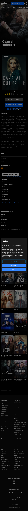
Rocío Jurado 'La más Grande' (20, 422)
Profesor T (17, 332)
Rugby (2, 457)
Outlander (16, 418)
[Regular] (9, 94)
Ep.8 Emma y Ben (6, 199)
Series (3, 7)
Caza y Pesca (16, 432)
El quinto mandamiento (5, 286)
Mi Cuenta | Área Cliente (19, 445)
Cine (8, 7)
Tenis (2, 455)
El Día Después (4, 449)
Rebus (16, 309)
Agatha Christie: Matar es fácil (18, 286)
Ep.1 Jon (4, 182)
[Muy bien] (13, 94)
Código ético (16, 449)
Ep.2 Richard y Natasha (7, 184)
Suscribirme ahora (17, 3)
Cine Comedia (4, 409)
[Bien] (11, 94)
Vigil (2, 309)
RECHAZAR (14, 265)
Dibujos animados (17, 428)
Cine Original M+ (4, 405)
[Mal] (8, 94)
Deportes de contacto (5, 461)
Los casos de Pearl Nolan (6, 355)
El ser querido (17, 405)
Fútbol (14, 7)
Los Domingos (17, 409)
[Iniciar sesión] (25, 3)
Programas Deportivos (18, 430)
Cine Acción (3, 411)
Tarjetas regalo (17, 469)
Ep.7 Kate (4, 196)
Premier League (4, 447)
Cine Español (4, 407)
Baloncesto (3, 453)
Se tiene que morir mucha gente (19, 415)
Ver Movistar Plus (17, 442)
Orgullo (2, 430)
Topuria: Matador (4, 459)
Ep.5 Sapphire (5, 191)
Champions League (5, 444)
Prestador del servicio (7, 497)
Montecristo (17, 355)
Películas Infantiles (5, 417)
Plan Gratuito (17, 461)
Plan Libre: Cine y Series (19, 457)
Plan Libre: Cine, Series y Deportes (19, 454)
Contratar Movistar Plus (19, 451)
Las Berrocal (16, 420)
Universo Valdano (5, 451)
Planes (15, 459)
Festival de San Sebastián (19, 426)
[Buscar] (9, 3)
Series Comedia (4, 424)
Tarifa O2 (16, 467)
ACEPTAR (14, 269)
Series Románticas (5, 422)
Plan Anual (16, 463)
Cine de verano (4, 415)
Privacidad (22, 497)
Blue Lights (4, 332)
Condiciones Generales (19, 447)
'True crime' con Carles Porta (20, 424)
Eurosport (3, 463)
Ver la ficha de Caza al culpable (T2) (10, 202)
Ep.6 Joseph (5, 194)
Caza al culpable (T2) (10, 174)
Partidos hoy (3, 467)
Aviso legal (16, 497)
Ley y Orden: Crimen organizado (6, 380)
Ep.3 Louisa (5, 187)
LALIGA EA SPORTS (5, 445)
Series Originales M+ (5, 421)
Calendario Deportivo (5, 465)
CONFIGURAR (14, 261)
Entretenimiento (4, 428)
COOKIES (14, 499)
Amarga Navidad (17, 410)
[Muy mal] (6, 94)
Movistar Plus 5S (17, 434)
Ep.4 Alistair (5, 189)
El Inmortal (16, 412)
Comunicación (17, 471)
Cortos (2, 413)
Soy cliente (15, 100)
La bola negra (17, 407)
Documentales (4, 426)
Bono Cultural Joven (18, 465)
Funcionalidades (17, 444)
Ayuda (14, 483)
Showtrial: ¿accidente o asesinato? (20, 380)
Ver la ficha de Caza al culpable (14, 176)
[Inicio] (4, 3)
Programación (4, 469)
